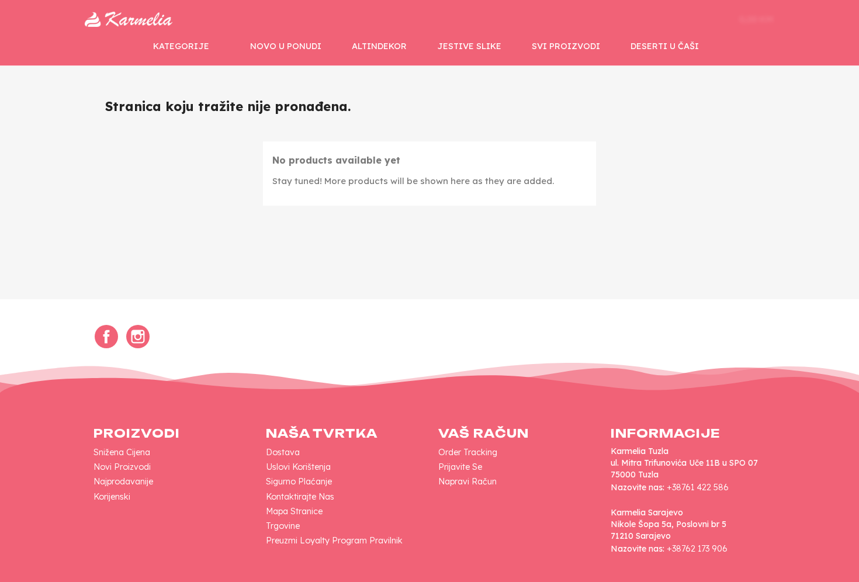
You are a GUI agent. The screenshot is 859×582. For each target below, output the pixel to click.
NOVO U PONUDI (285, 46)
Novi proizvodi (122, 467)
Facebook (106, 336)
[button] (653, 19)
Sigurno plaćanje (299, 481)
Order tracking (467, 452)
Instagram (138, 336)
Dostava (283, 452)
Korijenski (111, 496)
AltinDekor (379, 46)
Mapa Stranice (294, 511)
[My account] (689, 19)
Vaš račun (483, 433)
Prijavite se (460, 467)
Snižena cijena (121, 452)
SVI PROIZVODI (566, 46)
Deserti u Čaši (665, 46)
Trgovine (283, 526)
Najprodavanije (123, 481)
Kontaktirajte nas (300, 496)
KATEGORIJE (181, 46)
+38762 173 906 (697, 548)
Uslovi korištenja (298, 467)
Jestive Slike (469, 46)
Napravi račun (467, 481)
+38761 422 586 (698, 487)
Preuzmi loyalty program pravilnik (334, 540)
